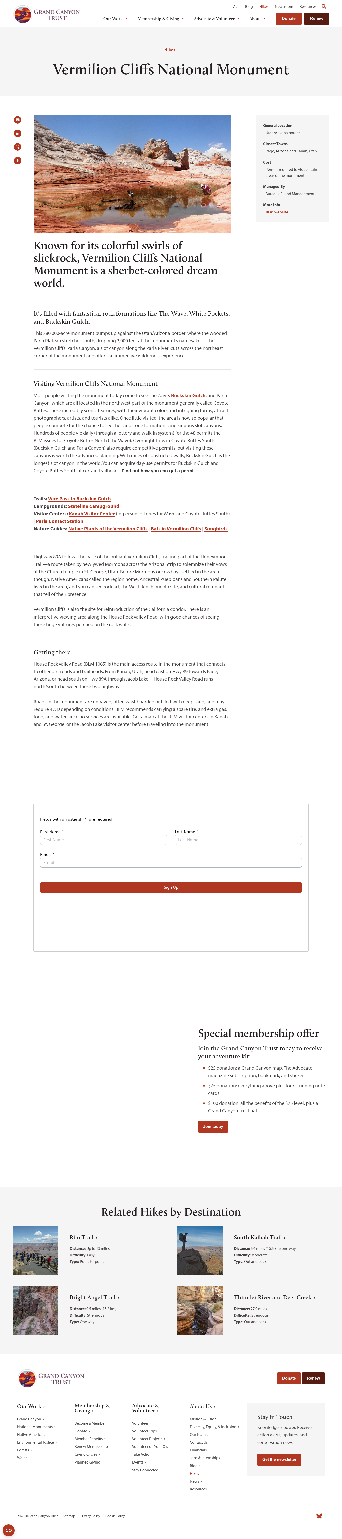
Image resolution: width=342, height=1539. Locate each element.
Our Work (113, 18)
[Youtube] (297, 1515)
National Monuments (35, 1426)
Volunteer (140, 1423)
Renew (316, 18)
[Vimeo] (308, 1515)
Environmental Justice (35, 1442)
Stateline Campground (93, 506)
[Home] (46, 14)
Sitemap (69, 1516)
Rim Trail (82, 1237)
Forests (23, 1449)
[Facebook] (264, 1515)
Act (236, 6)
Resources (308, 6)
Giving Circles (86, 1454)
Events (137, 1462)
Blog (249, 6)
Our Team (198, 1434)
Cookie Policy (115, 1516)
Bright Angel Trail (93, 1297)
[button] (19, 121)
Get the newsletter (279, 1459)
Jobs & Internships (205, 1457)
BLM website (277, 211)
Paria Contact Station (59, 521)
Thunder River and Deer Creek (273, 1297)
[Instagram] (275, 1515)
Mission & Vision (203, 1418)
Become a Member (90, 1423)
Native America (30, 1434)
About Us (201, 1406)
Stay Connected (145, 1469)
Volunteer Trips (144, 1430)
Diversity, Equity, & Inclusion (213, 1426)
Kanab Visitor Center (92, 513)
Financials (198, 1449)
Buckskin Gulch (188, 395)
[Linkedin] (286, 1515)
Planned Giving (87, 1462)
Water (22, 1457)
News (194, 1481)
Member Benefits (89, 1438)
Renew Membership (91, 1446)
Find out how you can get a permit (158, 470)
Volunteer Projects (147, 1438)
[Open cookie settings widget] (9, 1530)
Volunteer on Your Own (151, 1446)
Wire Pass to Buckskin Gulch (79, 498)
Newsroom (284, 6)
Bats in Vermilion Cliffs (176, 528)
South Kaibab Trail (258, 1237)
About (255, 18)
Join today (213, 1126)
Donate (289, 18)
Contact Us (199, 1442)
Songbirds (216, 528)
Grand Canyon (29, 1418)
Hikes (263, 6)
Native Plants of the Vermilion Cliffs (108, 528)
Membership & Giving (158, 18)
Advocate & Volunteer (214, 18)
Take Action (142, 1454)
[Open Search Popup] (323, 6)
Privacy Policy (90, 1516)
